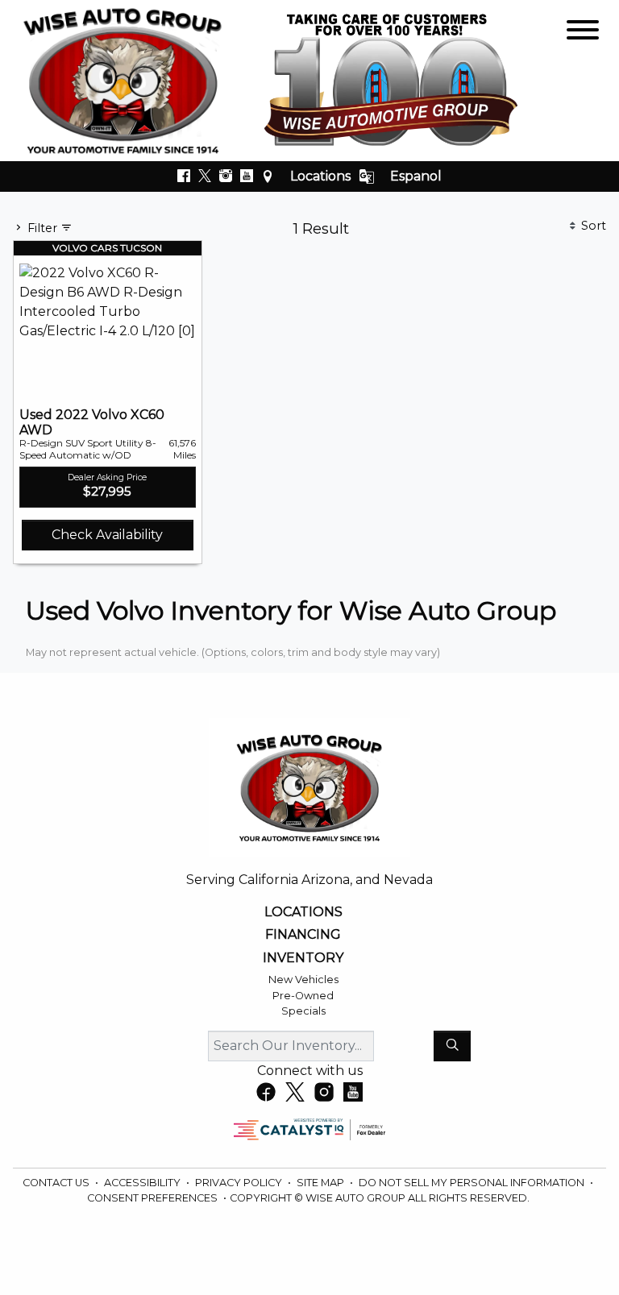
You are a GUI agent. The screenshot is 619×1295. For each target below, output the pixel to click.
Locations (320, 176)
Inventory (303, 958)
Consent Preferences (152, 1198)
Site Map (322, 1183)
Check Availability (107, 534)
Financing (303, 935)
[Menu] (583, 32)
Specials (303, 1011)
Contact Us (57, 1183)
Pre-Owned (303, 996)
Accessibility (143, 1183)
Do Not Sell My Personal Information (473, 1183)
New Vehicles (303, 979)
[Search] (452, 1046)
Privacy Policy (240, 1183)
